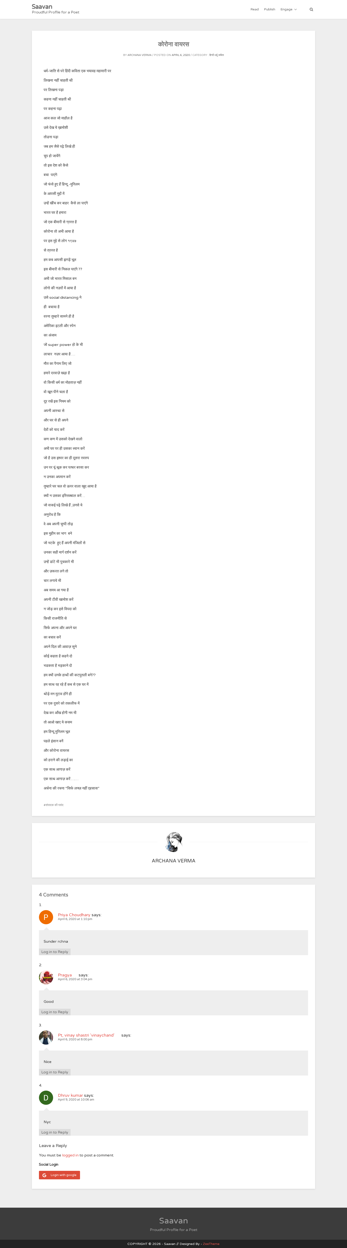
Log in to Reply (54, 952)
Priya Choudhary (74, 914)
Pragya (67, 975)
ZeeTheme (211, 1244)
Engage (286, 9)
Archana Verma (139, 55)
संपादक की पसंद (54, 805)
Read (254, 9)
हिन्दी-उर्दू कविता (216, 55)
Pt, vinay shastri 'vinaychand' (89, 1035)
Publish (269, 9)
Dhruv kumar (70, 1095)
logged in (70, 1155)
